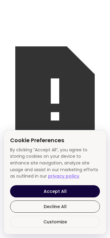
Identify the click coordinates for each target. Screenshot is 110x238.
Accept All (55, 191)
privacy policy (63, 176)
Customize (55, 222)
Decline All (55, 207)
